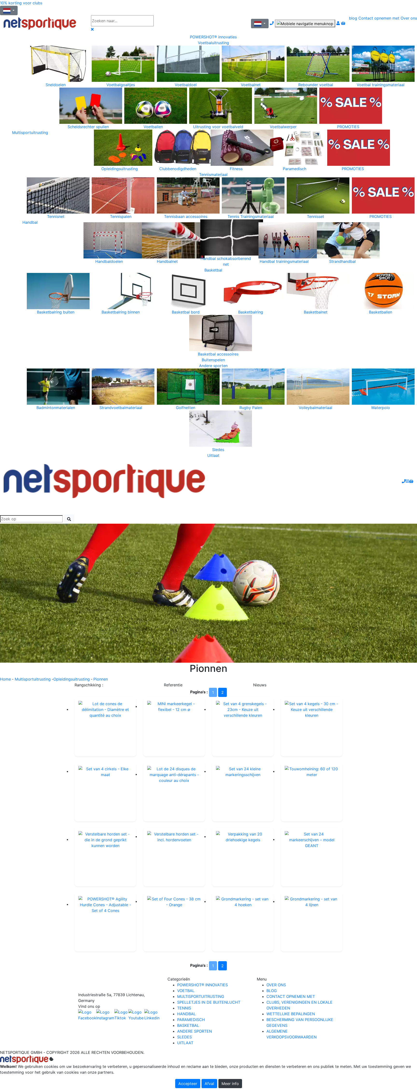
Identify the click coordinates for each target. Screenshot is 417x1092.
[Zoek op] (168, 20)
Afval (209, 1083)
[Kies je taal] (260, 23)
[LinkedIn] (152, 1015)
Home (5, 679)
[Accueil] (43, 23)
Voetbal (186, 990)
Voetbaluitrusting (213, 42)
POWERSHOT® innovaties (213, 37)
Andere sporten (213, 365)
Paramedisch (191, 1019)
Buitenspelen (213, 359)
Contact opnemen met (378, 18)
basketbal (188, 1025)
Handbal (30, 222)
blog (353, 18)
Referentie (173, 684)
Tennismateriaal (213, 174)
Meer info (230, 1083)
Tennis (184, 1008)
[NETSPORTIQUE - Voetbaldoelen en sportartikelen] (104, 480)
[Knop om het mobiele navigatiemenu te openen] (305, 23)
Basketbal (213, 270)
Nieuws (259, 684)
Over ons (409, 18)
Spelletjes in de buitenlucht (208, 1002)
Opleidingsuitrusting (71, 679)
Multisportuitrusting (30, 132)
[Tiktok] (121, 1015)
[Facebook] (119, 984)
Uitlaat (213, 455)
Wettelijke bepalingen (290, 1013)
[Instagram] (105, 1015)
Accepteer (187, 1083)
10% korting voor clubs (21, 2)
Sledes (184, 1037)
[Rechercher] (69, 519)
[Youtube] (136, 1015)
